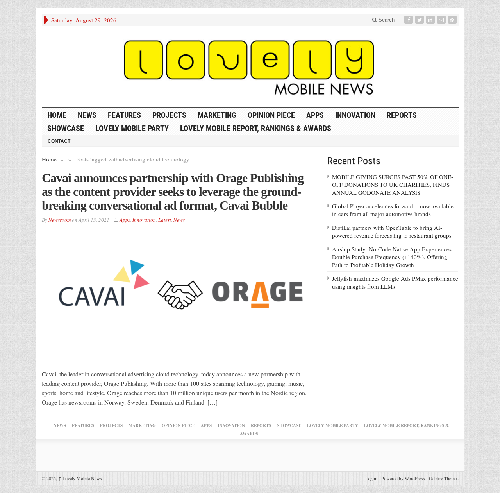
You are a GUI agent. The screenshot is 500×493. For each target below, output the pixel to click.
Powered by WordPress (403, 478)
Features (124, 115)
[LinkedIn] (431, 19)
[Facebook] (409, 19)
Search (386, 20)
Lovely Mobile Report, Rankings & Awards (255, 128)
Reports (402, 115)
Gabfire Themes (444, 478)
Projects (169, 115)
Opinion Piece (271, 115)
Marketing (217, 115)
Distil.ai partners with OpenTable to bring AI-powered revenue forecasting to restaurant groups (392, 231)
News (87, 115)
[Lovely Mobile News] (250, 66)
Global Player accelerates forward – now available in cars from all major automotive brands (393, 210)
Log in (371, 478)
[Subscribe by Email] (442, 19)
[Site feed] (453, 19)
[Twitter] (420, 19)
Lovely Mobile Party (132, 128)
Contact (59, 141)
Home (49, 159)
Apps (315, 115)
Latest (164, 219)
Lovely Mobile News (80, 478)
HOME (56, 115)
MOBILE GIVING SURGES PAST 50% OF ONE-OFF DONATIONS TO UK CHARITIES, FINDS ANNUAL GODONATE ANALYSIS (392, 184)
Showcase (65, 128)
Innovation (355, 115)
